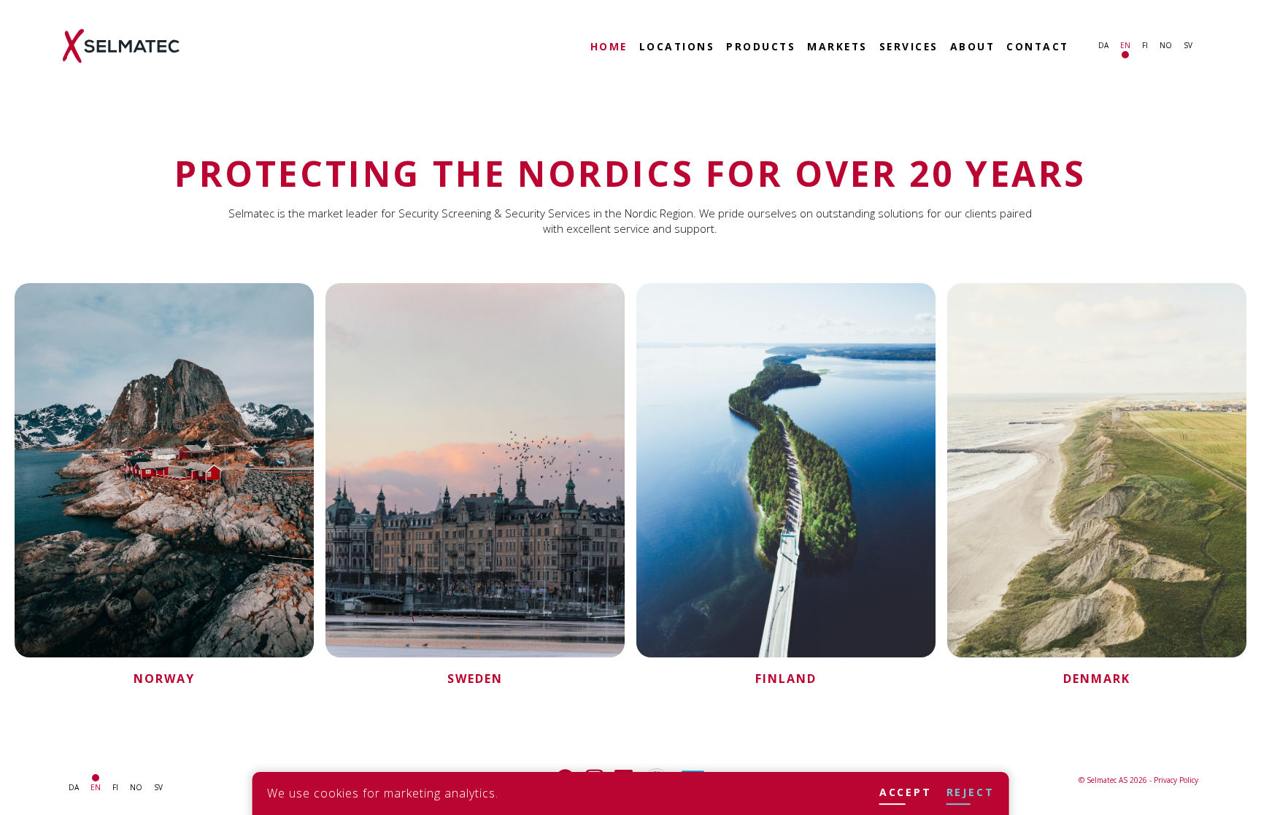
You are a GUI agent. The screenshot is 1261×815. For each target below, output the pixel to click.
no (1166, 45)
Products (760, 47)
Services (908, 47)
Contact (1037, 47)
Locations (677, 47)
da (1103, 45)
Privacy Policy (1176, 780)
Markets (837, 47)
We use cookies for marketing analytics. (382, 793)
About (972, 47)
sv (1188, 45)
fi (1145, 45)
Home (609, 47)
